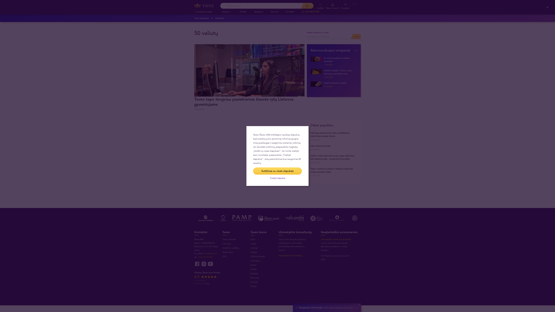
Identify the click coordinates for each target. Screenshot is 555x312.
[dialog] (277, 156)
